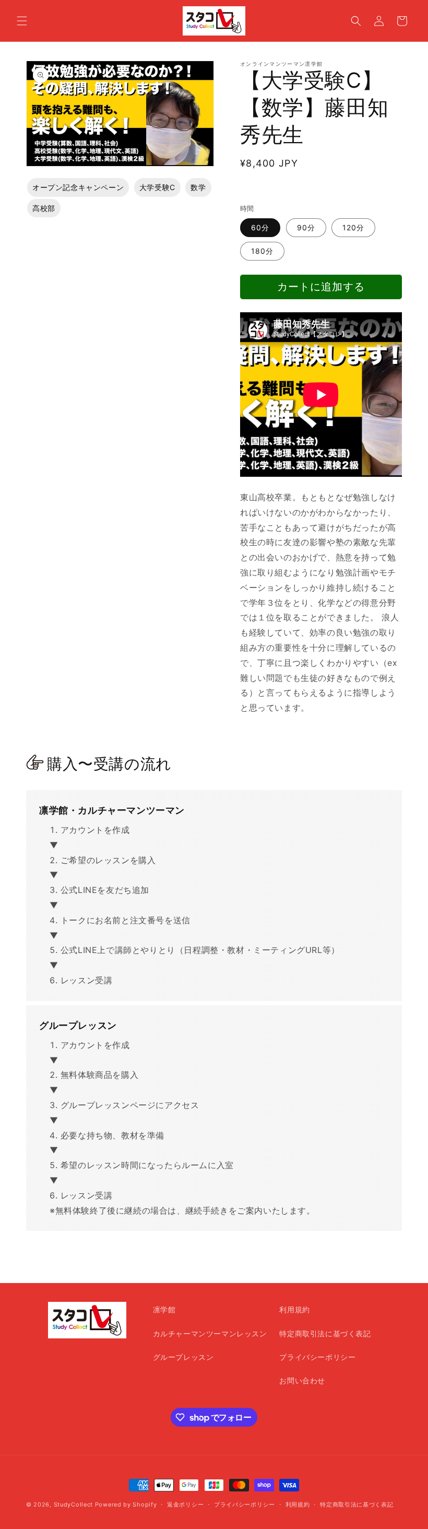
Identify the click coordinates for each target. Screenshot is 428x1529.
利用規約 (294, 1309)
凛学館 (164, 1309)
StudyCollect (73, 1504)
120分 (353, 227)
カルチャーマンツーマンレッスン (210, 1333)
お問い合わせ (302, 1380)
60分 (260, 227)
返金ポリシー (185, 1504)
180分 (262, 250)
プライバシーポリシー (317, 1356)
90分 (306, 227)
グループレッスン (183, 1356)
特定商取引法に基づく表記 (325, 1333)
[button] (21, 20)
